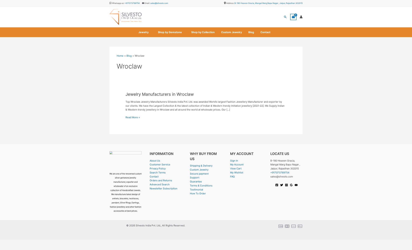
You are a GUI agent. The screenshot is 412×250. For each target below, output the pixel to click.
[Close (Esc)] (36, 242)
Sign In (234, 160)
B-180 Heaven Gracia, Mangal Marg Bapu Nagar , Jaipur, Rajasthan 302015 (268, 3)
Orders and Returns (161, 180)
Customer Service (160, 164)
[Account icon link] (301, 16)
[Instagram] (286, 185)
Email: (147, 3)
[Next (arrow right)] (15, 247)
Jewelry (143, 32)
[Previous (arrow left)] (5, 247)
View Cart (235, 168)
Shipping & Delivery (201, 165)
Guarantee (196, 181)
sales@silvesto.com (159, 3)
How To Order (198, 193)
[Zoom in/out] (5, 242)
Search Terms (158, 172)
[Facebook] (276, 185)
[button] (285, 17)
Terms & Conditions (201, 185)
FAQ (232, 176)
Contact (265, 32)
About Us (155, 160)
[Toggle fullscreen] (15, 242)
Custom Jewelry (231, 32)
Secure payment (199, 173)
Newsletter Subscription (163, 188)
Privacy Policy (158, 168)
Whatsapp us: (118, 3)
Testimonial (196, 189)
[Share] (25, 242)
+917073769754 (132, 3)
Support (194, 177)
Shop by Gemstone (170, 32)
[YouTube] (296, 185)
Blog (251, 32)
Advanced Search (160, 184)
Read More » (133, 117)
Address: (230, 3)
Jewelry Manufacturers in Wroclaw (160, 94)
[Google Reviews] (291, 185)
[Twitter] (281, 185)
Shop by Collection (203, 32)
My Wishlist (236, 172)
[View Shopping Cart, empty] (293, 17)
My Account (236, 164)
